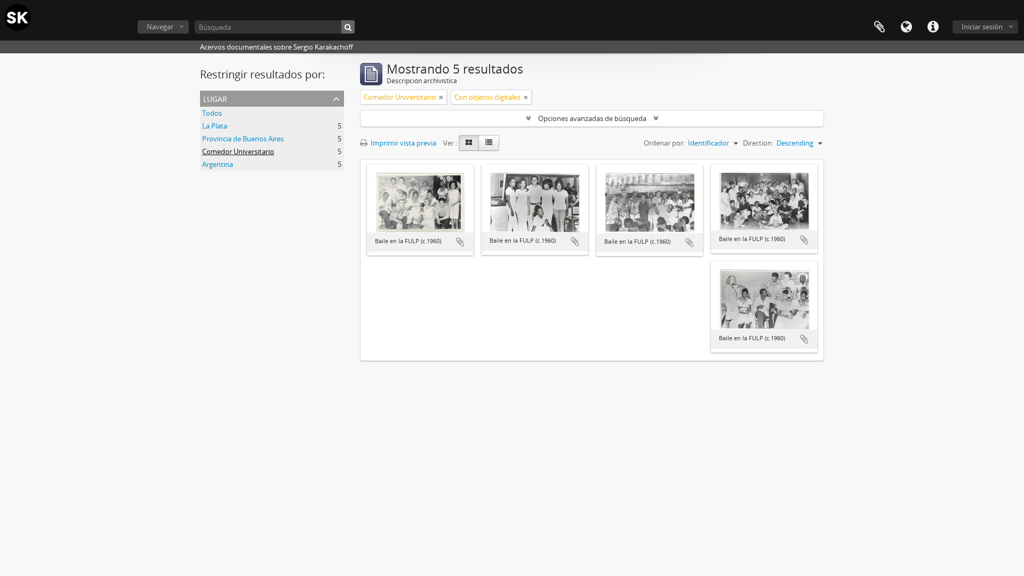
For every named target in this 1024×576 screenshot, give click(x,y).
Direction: (758, 143)
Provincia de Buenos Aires (243, 138)
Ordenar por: (664, 143)
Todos (212, 113)
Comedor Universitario (238, 151)
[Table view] (488, 143)
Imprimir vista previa (402, 143)
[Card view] (469, 143)
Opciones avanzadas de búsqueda (592, 118)
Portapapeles (879, 27)
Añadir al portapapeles (460, 242)
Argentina (217, 164)
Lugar (215, 98)
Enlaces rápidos (932, 27)
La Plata (214, 126)
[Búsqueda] (348, 27)
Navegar (160, 26)
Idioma (906, 27)
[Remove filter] (441, 97)
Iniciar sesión (982, 26)
